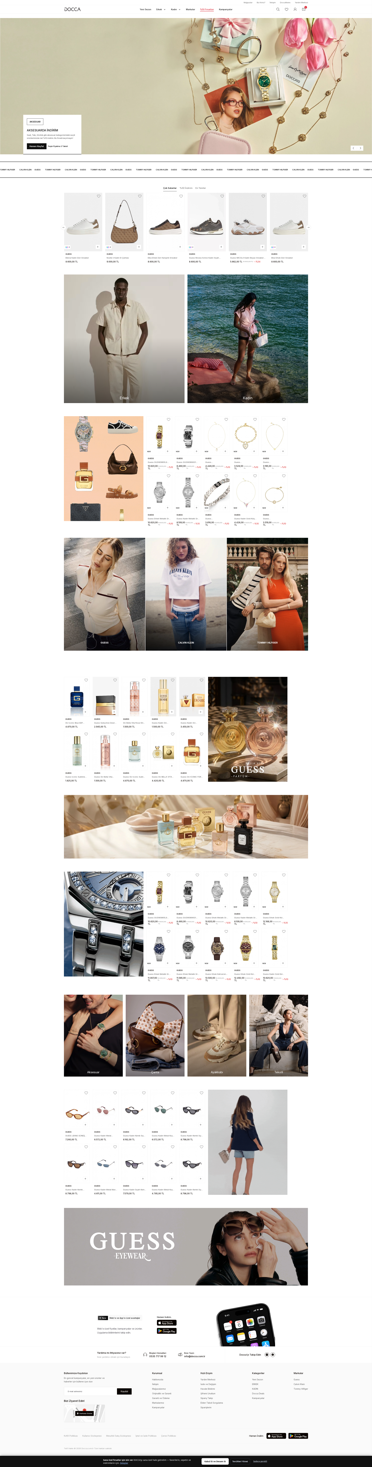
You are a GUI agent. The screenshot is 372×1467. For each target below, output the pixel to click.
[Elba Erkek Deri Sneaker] (207, 222)
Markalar (298, 1373)
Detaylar (124, 1463)
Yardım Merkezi (301, 2)
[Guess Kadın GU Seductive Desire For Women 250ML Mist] (163, 696)
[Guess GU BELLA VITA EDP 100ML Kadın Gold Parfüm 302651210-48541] (163, 750)
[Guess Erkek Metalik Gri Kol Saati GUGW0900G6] (159, 492)
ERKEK (255, 1384)
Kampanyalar (158, 1407)
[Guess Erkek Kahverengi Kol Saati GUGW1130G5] (217, 947)
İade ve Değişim (208, 1384)
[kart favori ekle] (98, 196)
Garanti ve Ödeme (161, 1398)
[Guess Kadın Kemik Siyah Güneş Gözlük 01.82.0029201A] (192, 1163)
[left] (63, 227)
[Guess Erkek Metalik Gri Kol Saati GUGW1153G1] (159, 947)
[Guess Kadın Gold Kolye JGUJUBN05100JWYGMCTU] (246, 492)
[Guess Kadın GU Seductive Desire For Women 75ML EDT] (192, 696)
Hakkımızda (157, 1379)
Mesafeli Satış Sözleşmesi (118, 1436)
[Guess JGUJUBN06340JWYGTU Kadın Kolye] (217, 436)
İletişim (273, 2)
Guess (5, 169)
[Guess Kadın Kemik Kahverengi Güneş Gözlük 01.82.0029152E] (77, 1163)
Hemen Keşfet (36, 141)
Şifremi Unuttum (208, 1393)
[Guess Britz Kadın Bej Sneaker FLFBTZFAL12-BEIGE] (248, 222)
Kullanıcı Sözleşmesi (92, 1436)
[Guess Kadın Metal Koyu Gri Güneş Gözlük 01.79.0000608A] (163, 1163)
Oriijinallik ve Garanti (161, 1393)
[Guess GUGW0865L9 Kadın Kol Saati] (159, 436)
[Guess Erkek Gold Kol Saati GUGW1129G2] (246, 947)
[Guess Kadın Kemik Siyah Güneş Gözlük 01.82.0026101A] (134, 1109)
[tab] (170, 188)
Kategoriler (258, 1373)
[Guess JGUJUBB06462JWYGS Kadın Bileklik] (274, 492)
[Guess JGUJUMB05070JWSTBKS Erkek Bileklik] (217, 492)
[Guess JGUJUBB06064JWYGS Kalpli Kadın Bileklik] (246, 436)
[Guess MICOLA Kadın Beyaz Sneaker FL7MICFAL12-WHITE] (165, 222)
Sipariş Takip (207, 1398)
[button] (145, 9)
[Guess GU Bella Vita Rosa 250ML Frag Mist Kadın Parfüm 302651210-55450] (105, 750)
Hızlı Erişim (206, 1373)
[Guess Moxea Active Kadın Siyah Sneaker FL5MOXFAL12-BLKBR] (124, 222)
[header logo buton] (72, 9)
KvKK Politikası (71, 1436)
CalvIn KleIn (38, 169)
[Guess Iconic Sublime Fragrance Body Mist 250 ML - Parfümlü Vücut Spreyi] (77, 750)
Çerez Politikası (168, 1436)
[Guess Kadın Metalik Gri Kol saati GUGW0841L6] (188, 492)
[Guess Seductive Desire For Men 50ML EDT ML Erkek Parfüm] (105, 696)
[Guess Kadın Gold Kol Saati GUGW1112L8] (274, 947)
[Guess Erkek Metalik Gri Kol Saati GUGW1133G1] (188, 947)
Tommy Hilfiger (301, 1389)
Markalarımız (158, 1403)
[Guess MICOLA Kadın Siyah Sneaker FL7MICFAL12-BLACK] (289, 212)
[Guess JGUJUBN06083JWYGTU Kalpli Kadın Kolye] (274, 436)
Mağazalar (248, 2)
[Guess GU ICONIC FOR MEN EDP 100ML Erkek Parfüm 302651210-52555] (192, 750)
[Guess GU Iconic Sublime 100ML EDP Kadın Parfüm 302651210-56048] (134, 750)
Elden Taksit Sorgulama (212, 1403)
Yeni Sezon (257, 1379)
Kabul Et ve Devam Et (215, 1461)
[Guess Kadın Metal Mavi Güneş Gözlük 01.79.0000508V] (105, 1163)
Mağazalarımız (159, 1389)
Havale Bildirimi (208, 1389)
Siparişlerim (206, 1407)
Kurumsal (157, 1373)
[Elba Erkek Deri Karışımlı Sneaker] (83, 222)
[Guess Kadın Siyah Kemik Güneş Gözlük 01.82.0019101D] (134, 1163)
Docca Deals (258, 1393)
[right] (308, 227)
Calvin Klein (299, 1384)
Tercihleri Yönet (240, 1461)
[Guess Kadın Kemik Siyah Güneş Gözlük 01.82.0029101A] (192, 1109)
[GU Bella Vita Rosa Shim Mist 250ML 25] (134, 696)
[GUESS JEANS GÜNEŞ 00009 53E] (77, 1109)
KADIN (255, 1389)
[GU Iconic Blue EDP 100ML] (77, 696)
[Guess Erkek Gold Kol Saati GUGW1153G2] (274, 891)
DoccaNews (285, 2)
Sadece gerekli (260, 1461)
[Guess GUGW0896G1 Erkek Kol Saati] (188, 436)
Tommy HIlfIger (20, 169)
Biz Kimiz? (261, 2)
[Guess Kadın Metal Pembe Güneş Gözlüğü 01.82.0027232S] (105, 1109)
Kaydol (124, 1391)
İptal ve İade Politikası (146, 1436)
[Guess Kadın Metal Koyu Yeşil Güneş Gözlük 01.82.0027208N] (163, 1109)
